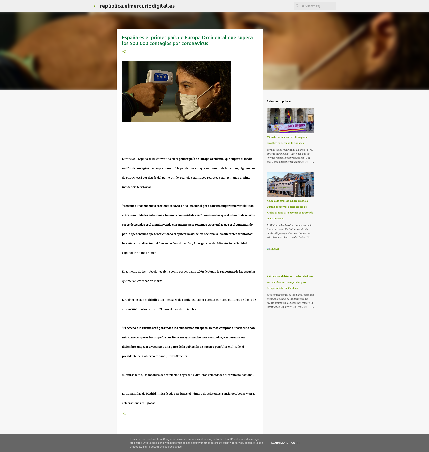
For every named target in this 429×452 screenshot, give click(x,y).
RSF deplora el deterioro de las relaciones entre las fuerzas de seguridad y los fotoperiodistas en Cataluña (290, 282)
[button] (124, 52)
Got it (295, 442)
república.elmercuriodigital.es (137, 6)
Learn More (279, 442)
